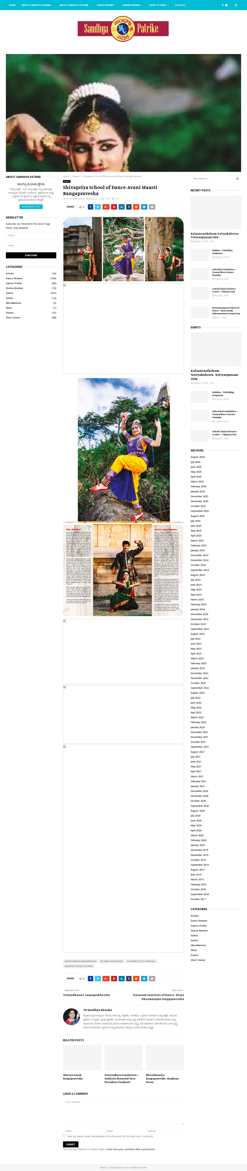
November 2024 (199, 560)
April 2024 (196, 594)
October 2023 (198, 624)
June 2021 (196, 761)
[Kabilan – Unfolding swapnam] (200, 255)
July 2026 (195, 462)
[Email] (227, 5)
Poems (10, 312)
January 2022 (198, 727)
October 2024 (198, 565)
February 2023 (198, 663)
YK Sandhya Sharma (75, 198)
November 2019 (199, 855)
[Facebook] (223, 5)
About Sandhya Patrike (73, 5)
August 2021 (198, 751)
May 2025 (196, 530)
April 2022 (196, 712)
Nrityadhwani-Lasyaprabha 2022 (86, 995)
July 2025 (195, 520)
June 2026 (196, 466)
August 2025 (198, 516)
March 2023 (197, 658)
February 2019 (198, 884)
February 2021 (198, 781)
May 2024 (196, 589)
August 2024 (198, 574)
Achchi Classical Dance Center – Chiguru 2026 (224, 290)
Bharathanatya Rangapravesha (80, 961)
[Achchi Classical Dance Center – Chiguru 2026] (200, 293)
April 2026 (196, 476)
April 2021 (196, 771)
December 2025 (199, 496)
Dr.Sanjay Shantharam (111, 961)
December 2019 (199, 850)
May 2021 (196, 766)
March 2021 (197, 776)
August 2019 (198, 869)
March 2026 (197, 481)
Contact (180, 5)
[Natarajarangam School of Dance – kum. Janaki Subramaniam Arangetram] (200, 312)
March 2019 (197, 879)
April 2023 (196, 653)
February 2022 (198, 722)
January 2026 (198, 491)
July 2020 (195, 815)
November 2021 (199, 737)
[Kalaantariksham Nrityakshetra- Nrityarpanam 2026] (216, 212)
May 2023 (196, 648)
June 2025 (196, 525)
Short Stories (157, 5)
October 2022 (198, 683)
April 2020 (196, 830)
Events (67, 181)
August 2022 (198, 692)
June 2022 (196, 702)
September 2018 (200, 894)
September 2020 (200, 805)
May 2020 (196, 825)
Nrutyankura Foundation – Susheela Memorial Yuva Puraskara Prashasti (122, 1078)
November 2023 (199, 619)
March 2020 (197, 835)
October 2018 (198, 889)
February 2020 (198, 840)
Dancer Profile (14, 283)
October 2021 (198, 741)
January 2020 (198, 845)
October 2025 (198, 506)
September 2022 (200, 687)
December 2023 (199, 614)
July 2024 (195, 579)
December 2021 (199, 732)
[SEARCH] (237, 178)
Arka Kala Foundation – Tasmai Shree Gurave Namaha (224, 272)
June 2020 (196, 820)
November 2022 (199, 678)
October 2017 (198, 899)
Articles (10, 273)
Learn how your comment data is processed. (130, 1149)
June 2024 (196, 584)
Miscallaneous (13, 302)
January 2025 (198, 550)
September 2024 (200, 570)
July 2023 (195, 638)
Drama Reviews (131, 5)
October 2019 (198, 859)
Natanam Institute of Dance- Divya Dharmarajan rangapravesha (158, 997)
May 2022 (196, 707)
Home (12, 5)
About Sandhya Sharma (36, 5)
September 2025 (200, 511)
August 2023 (198, 633)
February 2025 (198, 545)
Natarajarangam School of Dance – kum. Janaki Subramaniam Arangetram (226, 310)
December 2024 (199, 555)
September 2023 (200, 629)
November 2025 (199, 501)
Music (9, 307)
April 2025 (196, 535)
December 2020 (199, 791)
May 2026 (196, 471)
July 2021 (195, 756)
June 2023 (196, 643)
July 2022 (195, 697)
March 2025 (197, 540)
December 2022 (199, 673)
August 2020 (198, 810)
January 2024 (198, 609)
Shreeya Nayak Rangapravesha (73, 1076)
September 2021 (200, 746)
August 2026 (198, 457)
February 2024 (198, 604)
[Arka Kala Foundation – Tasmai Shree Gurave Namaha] (200, 274)
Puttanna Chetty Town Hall (141, 961)
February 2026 (198, 486)
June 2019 (196, 874)
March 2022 (197, 717)
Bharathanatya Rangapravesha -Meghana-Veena (163, 1078)
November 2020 (199, 795)
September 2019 (200, 864)
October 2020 (198, 800)
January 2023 (198, 668)
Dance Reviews (105, 5)
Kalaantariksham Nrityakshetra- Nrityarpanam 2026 (215, 235)
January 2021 (198, 786)
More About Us (30, 206)
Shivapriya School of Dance (79, 966)
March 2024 (197, 599)
